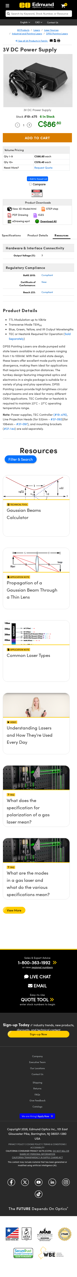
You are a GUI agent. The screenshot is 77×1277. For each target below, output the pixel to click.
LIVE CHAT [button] (40, 976)
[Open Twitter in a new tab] (25, 1183)
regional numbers (42, 967)
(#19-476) (60, 414)
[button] (54, 40)
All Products (23, 30)
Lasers (36, 30)
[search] (39, 13)
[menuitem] (8, 5)
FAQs (37, 1094)
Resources (61, 235)
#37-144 (9, 429)
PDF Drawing (20, 215)
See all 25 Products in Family (33, 40)
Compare (39, 184)
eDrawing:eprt (21, 221)
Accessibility (37, 1147)
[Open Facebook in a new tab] (11, 1183)
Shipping (37, 1082)
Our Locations (37, 1068)
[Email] (51, 40)
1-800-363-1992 (34, 962)
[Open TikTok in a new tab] (38, 1195)
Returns (37, 1088)
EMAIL (40, 985)
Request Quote (43, 167)
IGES (40, 215)
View (44, 282)
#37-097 (21, 424)
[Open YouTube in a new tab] (38, 1183)
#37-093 (56, 419)
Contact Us (52, 22)
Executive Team (37, 1062)
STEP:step (51, 208)
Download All (48, 221)
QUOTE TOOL (35, 999)
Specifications (11, 235)
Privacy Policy (16, 1144)
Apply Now (36, 1116)
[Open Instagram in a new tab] (65, 1183)
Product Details (37, 235)
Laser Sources (51, 30)
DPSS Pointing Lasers (57, 33)
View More (14, 910)
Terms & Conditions (54, 1144)
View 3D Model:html (24, 208)
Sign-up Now (38, 1034)
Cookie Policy (34, 1144)
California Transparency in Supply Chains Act (37, 1157)
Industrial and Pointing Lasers (27, 33)
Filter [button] (13, 459)
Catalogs (37, 1106)
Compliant (47, 275)
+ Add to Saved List (37, 178)
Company (37, 1056)
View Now (36, 511)
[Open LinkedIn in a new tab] (52, 1183)
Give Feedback (37, 1100)
